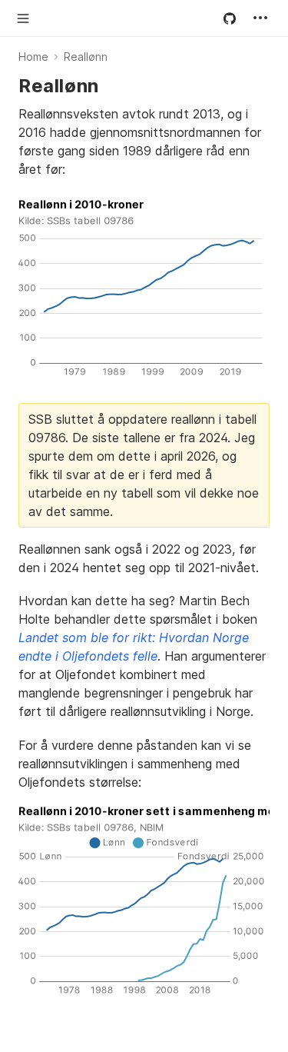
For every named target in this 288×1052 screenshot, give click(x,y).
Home (33, 56)
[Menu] (260, 17)
